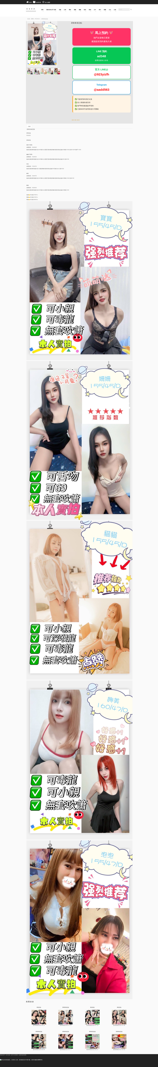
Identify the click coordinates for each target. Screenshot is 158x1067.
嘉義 (80, 9)
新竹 (100, 9)
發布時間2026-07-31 (66, 1025)
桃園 (105, 9)
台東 (65, 9)
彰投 (85, 9)
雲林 (70, 9)
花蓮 (60, 9)
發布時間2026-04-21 (92, 1049)
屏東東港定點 (65, 1007)
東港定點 (39, 1007)
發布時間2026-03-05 (119, 1049)
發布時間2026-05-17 (66, 1049)
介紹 (29, 126)
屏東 (42, 9)
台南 (115, 9)
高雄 (90, 9)
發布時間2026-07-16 (92, 1025)
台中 (95, 9)
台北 (110, 9)
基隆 (75, 9)
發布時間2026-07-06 (119, 1025)
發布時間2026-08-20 (39, 1025)
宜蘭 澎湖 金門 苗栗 (51, 9)
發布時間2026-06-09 (39, 1049)
